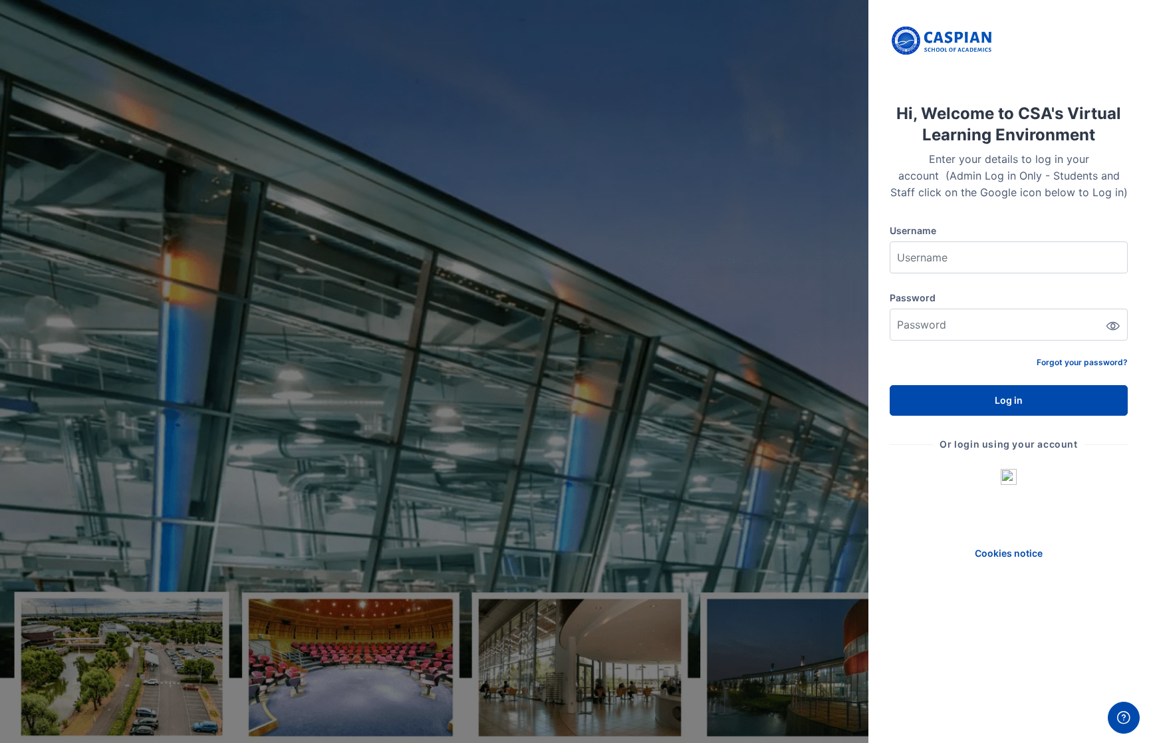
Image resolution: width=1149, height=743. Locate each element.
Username (913, 230)
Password (913, 297)
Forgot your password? (1082, 362)
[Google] (1009, 476)
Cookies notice (1009, 553)
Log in (1009, 400)
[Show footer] (1124, 718)
